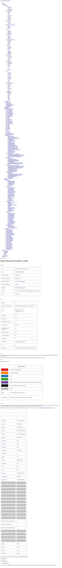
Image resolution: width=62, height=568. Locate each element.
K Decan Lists (8, 103)
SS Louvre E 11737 (11, 194)
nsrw (9, 98)
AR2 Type (7, 157)
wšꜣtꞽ (3, 430)
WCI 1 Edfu (8, 249)
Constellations (6, 107)
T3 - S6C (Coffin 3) (9, 111)
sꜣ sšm (9, 43)
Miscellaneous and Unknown (10, 171)
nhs (8, 99)
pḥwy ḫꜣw (9, 15)
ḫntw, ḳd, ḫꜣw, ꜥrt (9, 61)
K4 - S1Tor (8, 124)
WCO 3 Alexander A (9, 231)
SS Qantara (10, 198)
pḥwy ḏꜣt (9, 16)
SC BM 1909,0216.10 (11, 213)
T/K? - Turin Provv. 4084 (10, 133)
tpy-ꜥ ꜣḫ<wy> (5, 479)
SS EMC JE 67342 (11, 190)
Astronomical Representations (8, 134)
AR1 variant (21, 407)
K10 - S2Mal (8, 129)
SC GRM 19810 (10, 220)
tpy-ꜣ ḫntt (9, 30)
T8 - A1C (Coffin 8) (9, 116)
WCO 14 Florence (9, 240)
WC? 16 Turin (8, 242)
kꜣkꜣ (8, 96)
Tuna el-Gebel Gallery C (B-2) (13, 148)
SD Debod (9, 203)
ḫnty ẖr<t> (4, 443)
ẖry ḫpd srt (9, 52)
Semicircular (8, 201)
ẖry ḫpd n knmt (10, 9)
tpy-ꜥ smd (9, 46)
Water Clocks (6, 228)
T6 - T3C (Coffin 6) (9, 114)
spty (8, 35)
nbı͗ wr (9, 97)
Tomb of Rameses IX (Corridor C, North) (14, 156)
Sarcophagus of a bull (11, 144)
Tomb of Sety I (10, 158)
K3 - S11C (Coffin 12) (9, 123)
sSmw (9, 42)
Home (3, 3)
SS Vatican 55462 (11, 200)
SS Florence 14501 (11, 192)
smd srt (9, 48)
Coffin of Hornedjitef (11, 152)
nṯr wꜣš (9, 100)
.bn (8, 94)
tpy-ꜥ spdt (9, 84)
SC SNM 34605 (10, 224)
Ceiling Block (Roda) (11, 143)
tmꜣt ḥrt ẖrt (9, 18)
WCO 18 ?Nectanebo (9, 244)
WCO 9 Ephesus (8, 236)
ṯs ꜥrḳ (9, 75)
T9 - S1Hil (7, 117)
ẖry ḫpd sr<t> (5, 476)
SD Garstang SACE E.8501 (12, 204)
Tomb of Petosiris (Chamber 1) (13, 169)
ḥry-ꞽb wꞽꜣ (4, 453)
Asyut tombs (10, 172)
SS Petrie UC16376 (11, 197)
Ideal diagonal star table (9, 109)
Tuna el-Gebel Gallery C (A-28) (13, 147)
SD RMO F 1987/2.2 (11, 210)
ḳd (8, 64)
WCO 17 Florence (9, 243)
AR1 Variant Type (9, 153)
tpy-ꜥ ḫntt (4, 437)
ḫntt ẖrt (9, 32)
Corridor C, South (26, 357)
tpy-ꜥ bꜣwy (9, 59)
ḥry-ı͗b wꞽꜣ (9, 40)
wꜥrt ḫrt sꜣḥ (10, 78)
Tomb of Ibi (10, 141)
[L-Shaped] (9, 180)
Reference (3, 250)
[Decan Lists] (8, 101)
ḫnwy (9, 38)
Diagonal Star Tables (7, 108)
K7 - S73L (7, 126)
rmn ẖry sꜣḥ (10, 76)
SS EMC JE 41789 (11, 189)
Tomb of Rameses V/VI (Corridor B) (13, 165)
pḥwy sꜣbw (10, 88)
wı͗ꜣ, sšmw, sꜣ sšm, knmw (10, 39)
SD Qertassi (10, 209)
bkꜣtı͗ (9, 23)
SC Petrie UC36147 (11, 222)
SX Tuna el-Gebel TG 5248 (12, 227)
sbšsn (9, 28)
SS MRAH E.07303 (11, 196)
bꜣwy (9, 60)
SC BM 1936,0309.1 (11, 214)
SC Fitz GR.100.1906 (11, 217)
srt (8, 50)
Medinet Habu (10, 139)
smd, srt (7, 45)
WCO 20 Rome (8, 246)
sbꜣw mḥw (9, 26)
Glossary (5, 253)
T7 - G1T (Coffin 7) (9, 115)
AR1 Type (7, 135)
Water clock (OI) (10, 150)
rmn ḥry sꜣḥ (10, 73)
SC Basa (9, 212)
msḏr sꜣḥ (9, 74)
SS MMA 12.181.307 (11, 195)
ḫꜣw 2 (9, 70)
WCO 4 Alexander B (9, 232)
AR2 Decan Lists (9, 105)
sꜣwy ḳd (9, 65)
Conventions (6, 252)
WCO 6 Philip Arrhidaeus (10, 233)
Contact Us (4, 256)
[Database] (5, 4)
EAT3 (44, 565)
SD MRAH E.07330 (11, 208)
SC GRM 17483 (10, 219)
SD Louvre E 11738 (11, 207)
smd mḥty (9, 53)
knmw (9, 44)
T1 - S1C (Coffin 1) (9, 110)
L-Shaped (7, 180)
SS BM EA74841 (11, 188)
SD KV (9, 206)
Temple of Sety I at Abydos (12, 159)
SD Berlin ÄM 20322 (11, 202)
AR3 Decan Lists (9, 106)
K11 (7, 130)
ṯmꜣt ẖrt (9, 19)
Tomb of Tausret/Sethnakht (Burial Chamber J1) (15, 162)
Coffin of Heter (10, 177)
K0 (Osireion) (8, 120)
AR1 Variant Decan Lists (10, 104)
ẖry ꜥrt (9, 69)
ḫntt (6, 29)
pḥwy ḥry (9, 92)
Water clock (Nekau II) (11, 176)
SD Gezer (9, 205)
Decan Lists (6, 101)
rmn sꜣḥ (9, 77)
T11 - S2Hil (8, 118)
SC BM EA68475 (11, 215)
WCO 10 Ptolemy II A (9, 237)
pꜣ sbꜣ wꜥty (10, 47)
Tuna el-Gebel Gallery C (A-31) (13, 146)
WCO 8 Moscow (8, 235)
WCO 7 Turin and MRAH (10, 234)
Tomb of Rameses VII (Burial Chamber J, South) (15, 167)
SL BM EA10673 (11, 183)
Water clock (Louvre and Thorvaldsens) (14, 149)
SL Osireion (10, 185)
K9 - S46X (8, 128)
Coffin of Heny (10, 173)
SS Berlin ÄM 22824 (11, 187)
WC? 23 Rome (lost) (9, 248)
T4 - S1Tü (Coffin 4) (9, 112)
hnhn (9, 95)
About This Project (5, 255)
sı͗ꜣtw (9, 87)
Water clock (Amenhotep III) (12, 137)
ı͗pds (8, 25)
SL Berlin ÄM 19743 (11, 182)
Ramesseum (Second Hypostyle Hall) (14, 138)
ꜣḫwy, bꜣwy (8, 54)
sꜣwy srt (9, 51)
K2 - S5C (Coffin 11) (9, 122)
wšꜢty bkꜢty (8, 20)
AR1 (21, 556)
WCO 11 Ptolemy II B (9, 238)
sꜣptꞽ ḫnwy (9, 36)
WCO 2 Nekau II (9, 230)
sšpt (8, 27)
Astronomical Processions (8, 178)
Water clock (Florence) (11, 151)
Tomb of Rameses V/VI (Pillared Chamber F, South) (16, 166)
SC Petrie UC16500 (11, 223)
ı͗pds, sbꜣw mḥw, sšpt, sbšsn (10, 24)
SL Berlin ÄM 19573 (11, 181)
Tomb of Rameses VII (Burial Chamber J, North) (15, 155)
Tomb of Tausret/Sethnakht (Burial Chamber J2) (15, 163)
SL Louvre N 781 (11, 184)
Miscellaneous (8, 225)
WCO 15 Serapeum (9, 241)
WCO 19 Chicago (9, 245)
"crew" (9, 41)
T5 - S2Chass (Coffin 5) (10, 113)
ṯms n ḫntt (9, 33)
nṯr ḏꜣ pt (9, 93)
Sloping (7, 186)
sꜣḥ (6, 71)
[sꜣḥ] (7, 71)
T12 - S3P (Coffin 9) (9, 119)
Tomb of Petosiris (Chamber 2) (13, 170)
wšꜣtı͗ (9, 21)
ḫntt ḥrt (9, 31)
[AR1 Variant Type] (12, 153)
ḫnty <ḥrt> (4, 440)
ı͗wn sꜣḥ (9, 72)
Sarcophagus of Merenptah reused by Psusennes (15, 174)
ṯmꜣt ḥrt (9, 17)
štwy (9, 86)
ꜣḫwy (9, 58)
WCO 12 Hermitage (9, 239)
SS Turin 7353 (10, 199)
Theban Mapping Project (21, 287)
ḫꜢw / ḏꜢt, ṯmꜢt (8, 10)
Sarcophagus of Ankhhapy (12, 145)
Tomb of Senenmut (11, 136)
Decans (5, 5)
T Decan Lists (8, 102)
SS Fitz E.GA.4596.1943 (12, 191)
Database (3, 4)
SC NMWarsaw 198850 (12, 221)
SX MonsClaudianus (11, 226)
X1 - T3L (7, 131)
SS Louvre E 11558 (11, 193)
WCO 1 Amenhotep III (9, 229)
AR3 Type (7, 164)
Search (1, 258)
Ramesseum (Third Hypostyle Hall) (13, 160)
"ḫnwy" (9, 37)
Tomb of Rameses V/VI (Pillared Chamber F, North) (16, 154)
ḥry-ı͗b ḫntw (10, 63)
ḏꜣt (8, 14)
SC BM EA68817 (11, 216)
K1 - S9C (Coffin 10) (9, 121)
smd (8, 49)
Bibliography (6, 251)
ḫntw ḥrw (9, 62)
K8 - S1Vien (8, 127)
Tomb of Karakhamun (11, 140)
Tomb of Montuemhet (11, 142)
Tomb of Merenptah (11, 161)
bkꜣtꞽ (3, 434)
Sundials (5, 179)
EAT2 (23, 281)
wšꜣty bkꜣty (10, 22)
